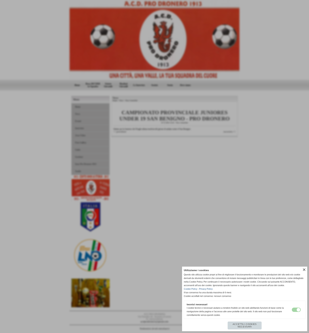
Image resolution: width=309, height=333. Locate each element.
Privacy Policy (206, 289)
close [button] (304, 270)
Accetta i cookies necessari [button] (245, 325)
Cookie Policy (190, 289)
